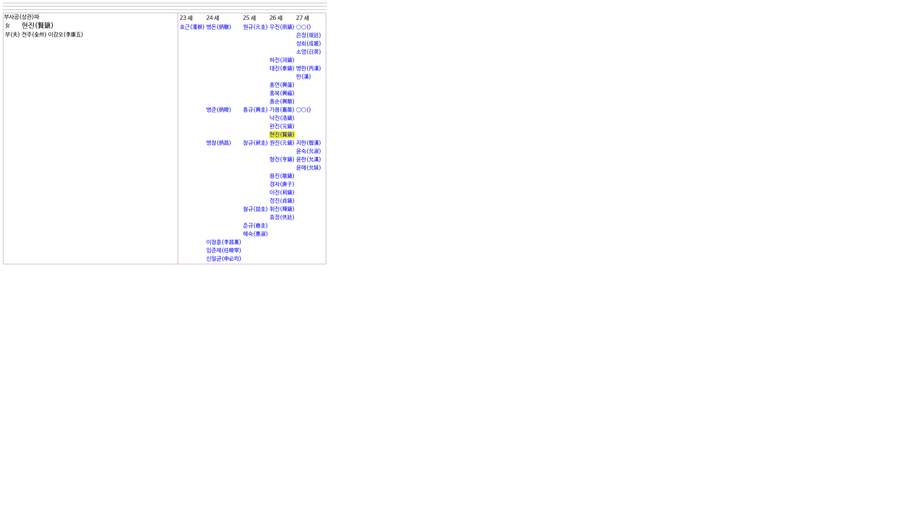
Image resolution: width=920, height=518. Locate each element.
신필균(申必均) (224, 258)
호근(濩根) (192, 27)
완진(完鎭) (282, 126)
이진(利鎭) (282, 192)
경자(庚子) (282, 184)
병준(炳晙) (218, 109)
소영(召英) (308, 52)
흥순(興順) (282, 101)
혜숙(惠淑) (255, 234)
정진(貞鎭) (282, 200)
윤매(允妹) (308, 167)
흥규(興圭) (255, 109)
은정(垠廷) (308, 35)
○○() (303, 27)
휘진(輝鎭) (282, 209)
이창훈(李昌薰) (224, 242)
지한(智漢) (308, 143)
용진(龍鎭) (282, 176)
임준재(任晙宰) (224, 250)
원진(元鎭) (282, 143)
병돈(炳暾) (218, 27)
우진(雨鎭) (282, 27)
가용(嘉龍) (282, 109)
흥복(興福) (282, 93)
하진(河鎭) (282, 60)
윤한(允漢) (308, 159)
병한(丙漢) (308, 68)
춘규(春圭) (255, 225)
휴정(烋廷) (282, 217)
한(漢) (303, 76)
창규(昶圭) (255, 143)
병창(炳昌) (218, 143)
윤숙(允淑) (308, 151)
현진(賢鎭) (282, 134)
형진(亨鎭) (282, 159)
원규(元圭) (255, 27)
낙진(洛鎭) (282, 118)
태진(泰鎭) (282, 68)
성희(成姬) (308, 43)
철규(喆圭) (255, 209)
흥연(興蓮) (282, 85)
